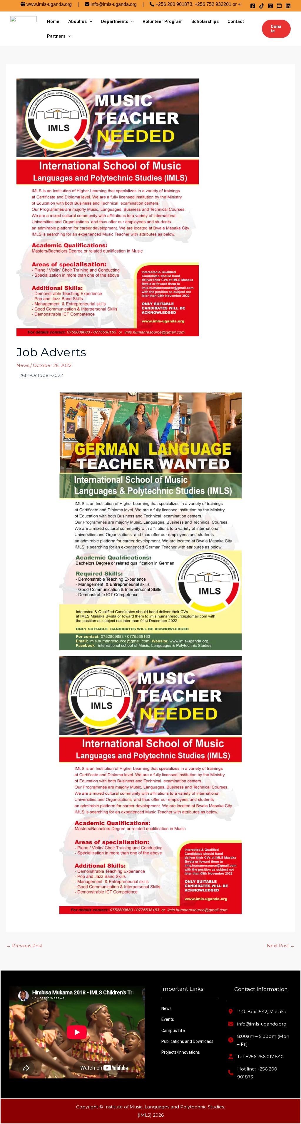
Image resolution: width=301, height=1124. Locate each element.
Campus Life (173, 1030)
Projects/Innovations (180, 1052)
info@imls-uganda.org (87, 4)
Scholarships (205, 21)
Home (53, 21)
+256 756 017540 (229, 4)
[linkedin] (288, 6)
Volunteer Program (163, 21)
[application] (89, 21)
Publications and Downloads (187, 1041)
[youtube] (279, 6)
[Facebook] (252, 6)
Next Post (281, 945)
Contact (236, 21)
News (22, 365)
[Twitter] (261, 6)
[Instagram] (270, 6)
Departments (114, 21)
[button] (276, 29)
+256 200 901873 (147, 4)
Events (167, 1019)
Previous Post (24, 945)
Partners (56, 36)
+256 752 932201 (186, 4)
